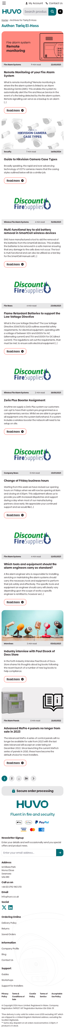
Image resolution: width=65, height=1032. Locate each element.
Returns (5, 928)
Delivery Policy (9, 922)
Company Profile (10, 948)
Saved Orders (9, 934)
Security (7, 151)
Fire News (8, 306)
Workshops (7, 980)
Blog (4, 954)
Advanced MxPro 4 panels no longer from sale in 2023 (32, 730)
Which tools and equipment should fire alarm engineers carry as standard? (30, 566)
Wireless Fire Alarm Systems (16, 222)
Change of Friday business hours (26, 481)
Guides (5, 974)
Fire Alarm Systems (12, 64)
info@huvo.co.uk (10, 896)
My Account (36, 3)
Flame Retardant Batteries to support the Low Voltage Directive (32, 315)
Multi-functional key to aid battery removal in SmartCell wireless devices (30, 231)
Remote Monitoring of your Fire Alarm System (29, 74)
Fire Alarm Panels (11, 720)
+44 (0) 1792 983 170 (12, 886)
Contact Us (56, 3)
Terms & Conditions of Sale (18, 996)
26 (26, 778)
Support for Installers (12, 985)
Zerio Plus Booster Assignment (24, 400)
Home (5, 20)
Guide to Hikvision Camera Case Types (30, 159)
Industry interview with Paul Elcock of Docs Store (29, 653)
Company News (11, 473)
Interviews (8, 643)
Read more (13, 110)
